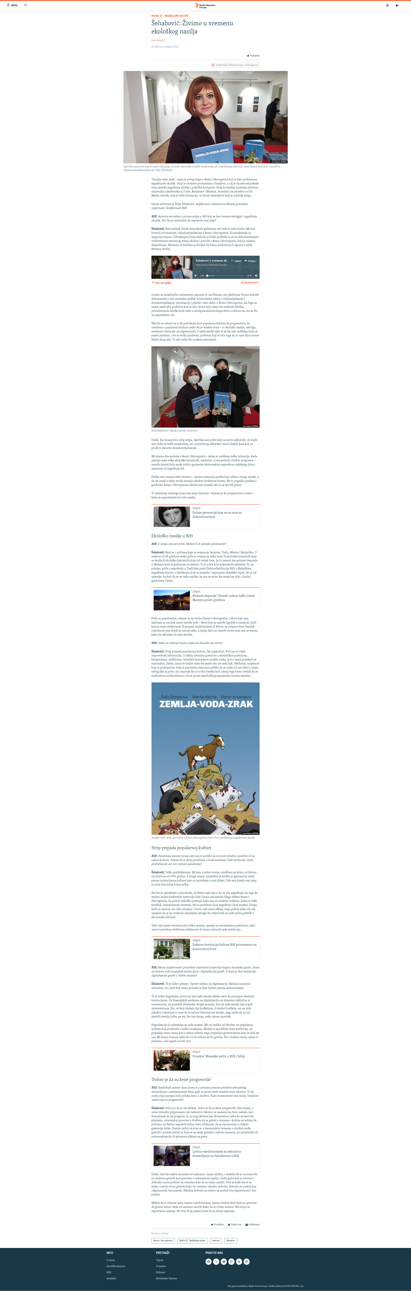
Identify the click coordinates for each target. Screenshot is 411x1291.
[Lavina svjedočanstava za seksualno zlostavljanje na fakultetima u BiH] (172, 1156)
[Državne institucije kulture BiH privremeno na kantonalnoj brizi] (172, 949)
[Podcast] (387, 5)
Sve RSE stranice (116, 1266)
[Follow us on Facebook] (209, 1262)
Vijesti (159, 1260)
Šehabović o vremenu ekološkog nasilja (221, 260)
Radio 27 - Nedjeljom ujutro (169, 16)
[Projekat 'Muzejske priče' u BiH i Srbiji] (172, 1060)
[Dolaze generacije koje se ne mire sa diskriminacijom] (172, 517)
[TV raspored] (247, 1262)
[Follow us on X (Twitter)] (216, 1262)
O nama (111, 1260)
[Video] (397, 5)
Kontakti (111, 1279)
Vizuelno (161, 1266)
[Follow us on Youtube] (224, 1262)
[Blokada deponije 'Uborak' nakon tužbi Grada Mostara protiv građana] (172, 600)
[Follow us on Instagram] (231, 1262)
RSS (109, 1272)
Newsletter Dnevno (166, 1279)
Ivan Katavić (158, 40)
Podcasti (160, 1272)
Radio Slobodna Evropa (214, 265)
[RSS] (239, 1262)
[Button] (253, 56)
